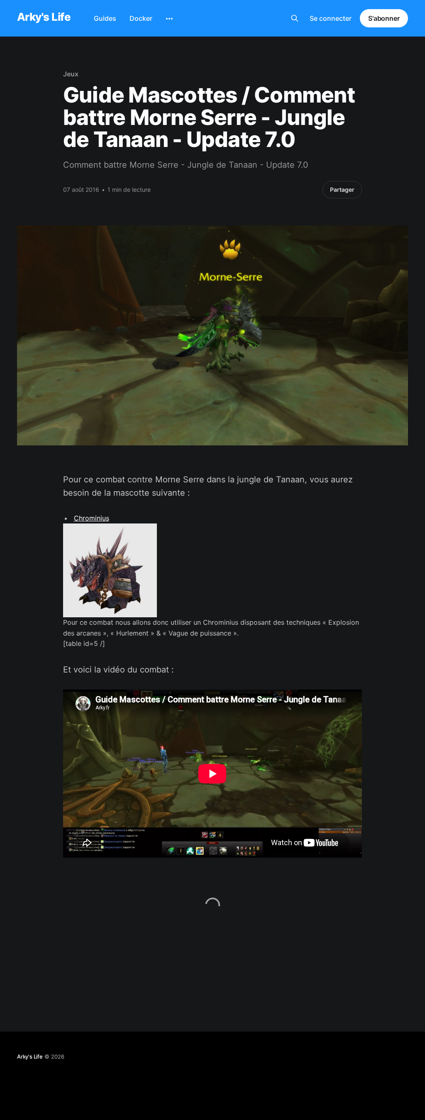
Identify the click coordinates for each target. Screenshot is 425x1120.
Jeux (70, 74)
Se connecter (331, 18)
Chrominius (91, 518)
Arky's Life (44, 17)
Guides (105, 18)
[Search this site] (294, 18)
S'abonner (384, 18)
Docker (140, 18)
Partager (342, 189)
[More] (169, 18)
